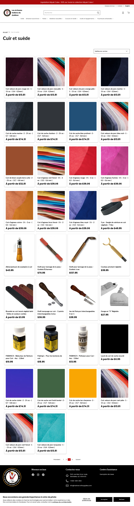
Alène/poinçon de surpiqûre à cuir (19, 267)
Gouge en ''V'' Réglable (110, 311)
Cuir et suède (15, 32)
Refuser (122, 499)
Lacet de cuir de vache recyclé (112, 356)
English (127, 6)
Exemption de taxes (107, 474)
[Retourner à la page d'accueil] (12, 486)
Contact (120, 6)
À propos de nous (110, 6)
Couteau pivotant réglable (111, 267)
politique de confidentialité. (62, 502)
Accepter (104, 499)
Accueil (5, 32)
